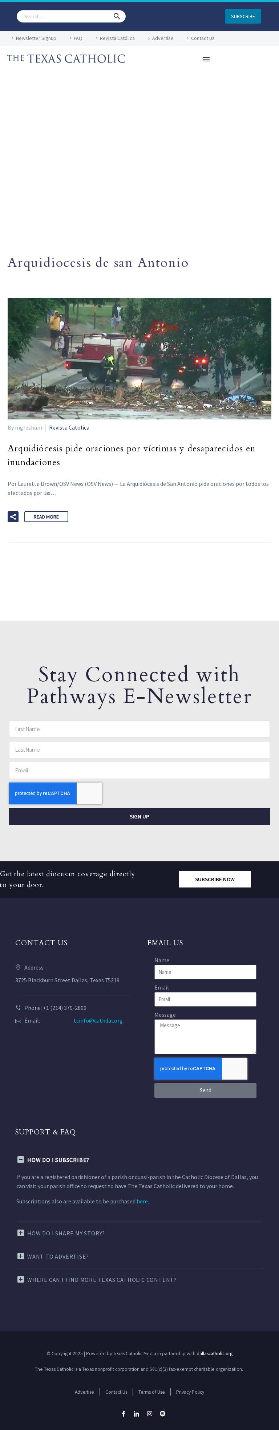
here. (143, 1201)
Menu (206, 59)
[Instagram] (150, 1414)
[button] (117, 16)
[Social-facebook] (123, 1414)
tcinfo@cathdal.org (98, 1020)
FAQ (78, 38)
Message (165, 1014)
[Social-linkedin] (137, 1414)
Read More (46, 516)
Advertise (163, 38)
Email (161, 987)
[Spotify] (163, 1414)
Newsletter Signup (36, 38)
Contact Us (203, 38)
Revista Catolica (69, 427)
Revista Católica (117, 38)
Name (161, 960)
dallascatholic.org (214, 1353)
